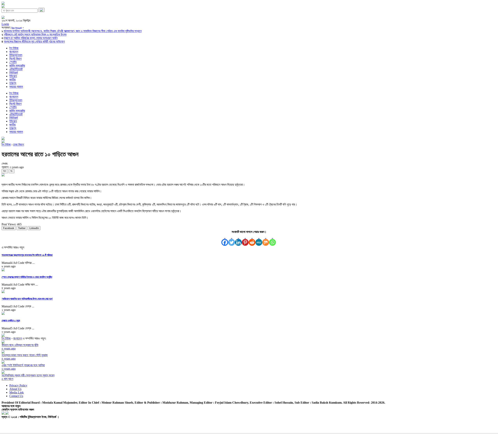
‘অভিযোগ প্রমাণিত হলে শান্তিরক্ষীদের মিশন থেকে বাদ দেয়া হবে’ (27, 298)
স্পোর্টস (13, 62)
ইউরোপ (13, 76)
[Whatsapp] (272, 240)
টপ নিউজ (13, 48)
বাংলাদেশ (13, 51)
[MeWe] (258, 240)
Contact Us (16, 396)
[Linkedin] (238, 240)
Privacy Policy (18, 385)
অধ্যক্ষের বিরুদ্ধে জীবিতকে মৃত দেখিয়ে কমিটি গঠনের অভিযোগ (34, 41)
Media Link (16, 392)
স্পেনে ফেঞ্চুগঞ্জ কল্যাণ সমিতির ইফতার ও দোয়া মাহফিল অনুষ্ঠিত (27, 276)
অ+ (4, 171)
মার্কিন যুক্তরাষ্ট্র (17, 65)
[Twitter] (231, 240)
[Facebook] (224, 240)
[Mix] (265, 240)
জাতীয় (12, 79)
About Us (15, 389)
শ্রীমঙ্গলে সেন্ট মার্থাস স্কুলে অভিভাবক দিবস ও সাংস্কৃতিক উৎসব (35, 34)
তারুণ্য (12, 83)
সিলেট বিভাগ (15, 58)
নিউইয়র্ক (13, 72)
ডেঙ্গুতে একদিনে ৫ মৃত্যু (11, 320)
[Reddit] (252, 240)
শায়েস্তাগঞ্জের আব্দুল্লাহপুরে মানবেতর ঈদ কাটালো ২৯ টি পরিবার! (27, 255)
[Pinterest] (245, 240)
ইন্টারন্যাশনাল (15, 55)
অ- (11, 171)
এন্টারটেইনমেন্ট (16, 69)
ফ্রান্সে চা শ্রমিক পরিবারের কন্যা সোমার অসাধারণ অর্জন (31, 38)
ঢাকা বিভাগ (18, 144)
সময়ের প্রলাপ (16, 86)
